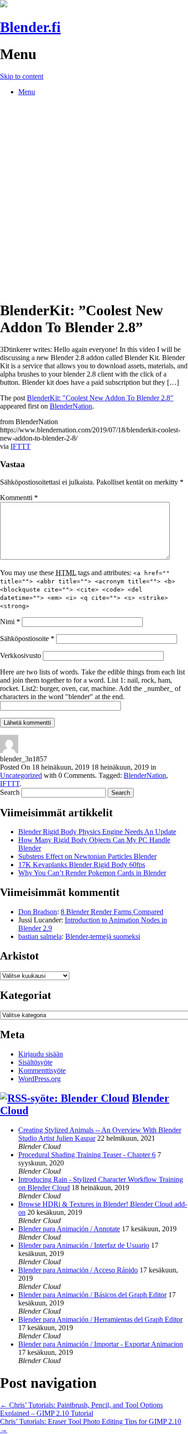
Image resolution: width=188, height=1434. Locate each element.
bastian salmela (40, 936)
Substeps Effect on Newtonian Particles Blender (87, 856)
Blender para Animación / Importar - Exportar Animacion (100, 1344)
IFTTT (20, 446)
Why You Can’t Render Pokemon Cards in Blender (92, 873)
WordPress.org (39, 1079)
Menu (26, 92)
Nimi (10, 621)
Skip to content (21, 76)
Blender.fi (30, 27)
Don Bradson (37, 912)
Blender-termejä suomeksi (102, 936)
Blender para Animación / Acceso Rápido (78, 1270)
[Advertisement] (94, 197)
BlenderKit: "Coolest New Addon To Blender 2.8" (100, 398)
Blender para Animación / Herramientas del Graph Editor (100, 1319)
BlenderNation (71, 406)
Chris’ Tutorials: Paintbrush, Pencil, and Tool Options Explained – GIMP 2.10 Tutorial (81, 1409)
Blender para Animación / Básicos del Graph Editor (92, 1295)
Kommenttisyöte (42, 1070)
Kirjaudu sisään (40, 1054)
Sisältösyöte (35, 1062)
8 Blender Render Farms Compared (112, 912)
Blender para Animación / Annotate (69, 1229)
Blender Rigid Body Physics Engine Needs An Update (97, 832)
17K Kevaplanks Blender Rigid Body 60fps (81, 864)
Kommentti (19, 497)
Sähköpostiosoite (27, 638)
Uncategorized (21, 775)
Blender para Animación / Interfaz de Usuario (83, 1245)
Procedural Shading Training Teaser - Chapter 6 (87, 1155)
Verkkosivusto (20, 655)
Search (10, 792)
